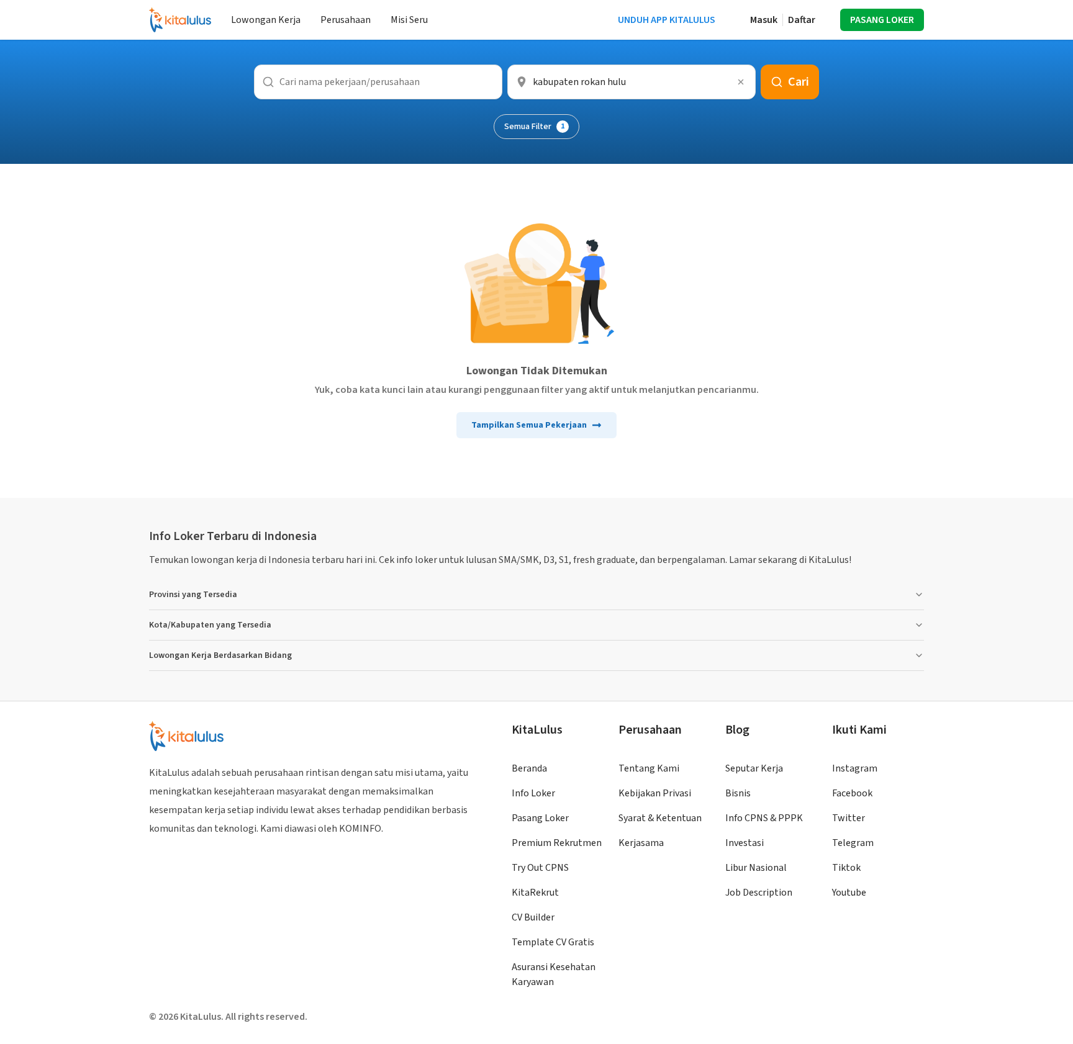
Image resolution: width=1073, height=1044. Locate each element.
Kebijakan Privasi (654, 793)
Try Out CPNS (540, 868)
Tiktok (846, 868)
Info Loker (533, 793)
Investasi (744, 843)
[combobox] (631, 82)
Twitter (848, 818)
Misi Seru (409, 20)
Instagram (854, 768)
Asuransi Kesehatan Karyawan (553, 974)
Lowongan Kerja (266, 20)
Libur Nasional (756, 868)
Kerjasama (641, 843)
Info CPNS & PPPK (764, 818)
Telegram (853, 843)
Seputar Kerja (754, 768)
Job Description (758, 892)
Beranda (529, 768)
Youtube (849, 892)
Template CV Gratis (553, 942)
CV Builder (533, 917)
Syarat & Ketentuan (660, 818)
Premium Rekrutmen (557, 843)
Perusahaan (345, 20)
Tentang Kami (648, 768)
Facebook (852, 793)
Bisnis (738, 793)
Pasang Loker (540, 818)
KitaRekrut (535, 892)
